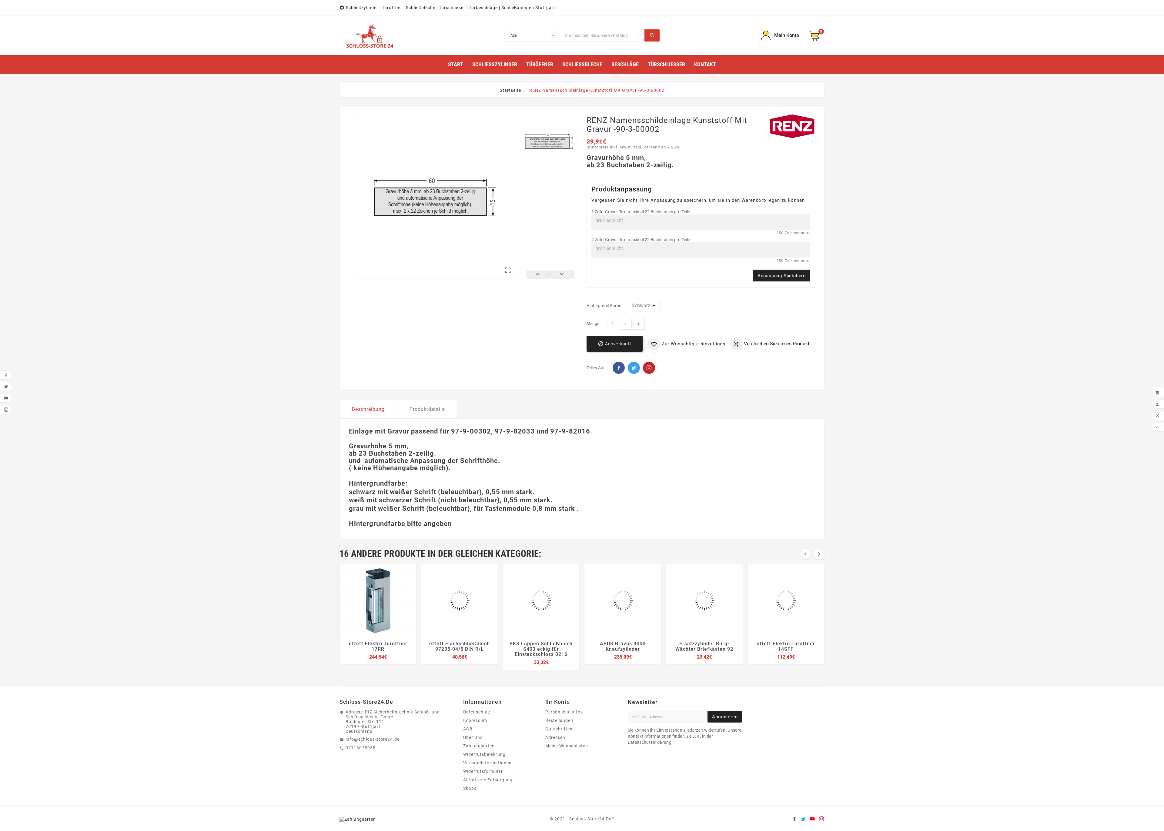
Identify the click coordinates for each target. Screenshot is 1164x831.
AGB (468, 728)
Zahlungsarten (479, 745)
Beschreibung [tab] (368, 409)
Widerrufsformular (483, 771)
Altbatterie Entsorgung (488, 779)
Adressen (555, 737)
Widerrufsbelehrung (484, 754)
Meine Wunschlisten (566, 745)
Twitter (634, 368)
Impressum (475, 720)
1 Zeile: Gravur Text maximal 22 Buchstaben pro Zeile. (641, 211)
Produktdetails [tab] (427, 409)
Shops (470, 788)
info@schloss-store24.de (373, 739)
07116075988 (361, 747)
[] (652, 35)
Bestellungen (559, 720)
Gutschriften (559, 728)
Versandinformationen (487, 762)
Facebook (619, 368)
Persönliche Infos (564, 712)
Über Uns (473, 737)
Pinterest (649, 368)
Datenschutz (476, 712)
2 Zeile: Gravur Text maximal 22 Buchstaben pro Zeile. (641, 239)
